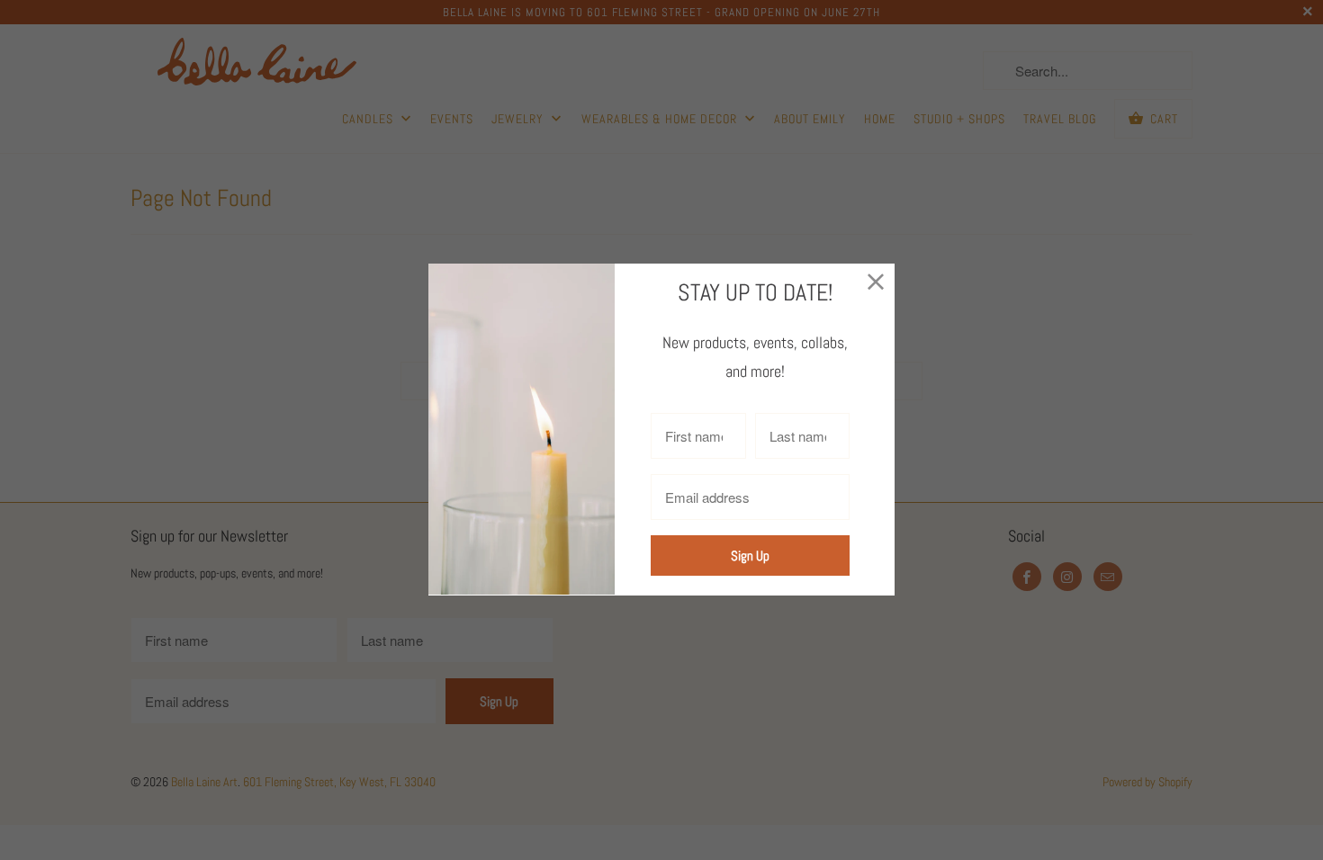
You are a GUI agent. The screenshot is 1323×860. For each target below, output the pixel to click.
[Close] (876, 282)
